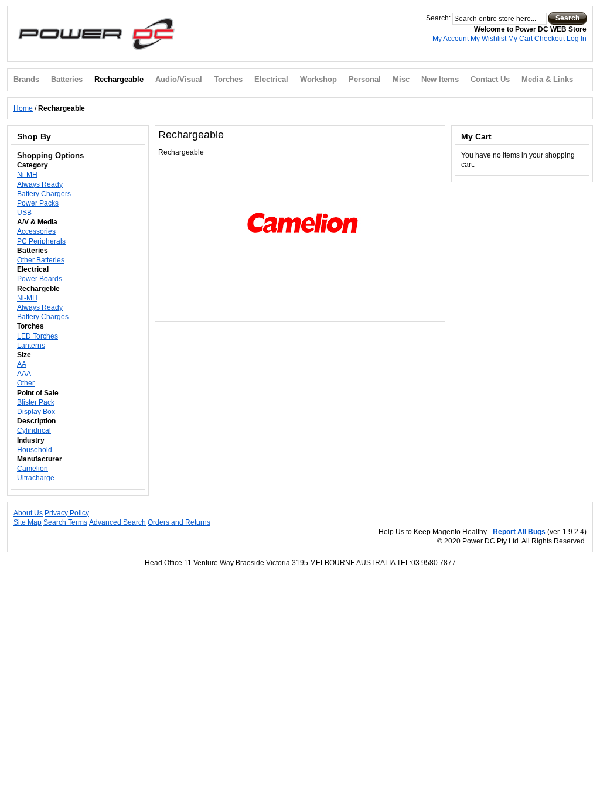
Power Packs (38, 203)
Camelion (32, 468)
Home (23, 108)
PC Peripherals (41, 241)
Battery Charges (43, 317)
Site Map (27, 522)
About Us (28, 513)
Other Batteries (40, 260)
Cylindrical (34, 430)
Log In (577, 39)
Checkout (549, 39)
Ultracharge (35, 478)
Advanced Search (117, 522)
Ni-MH (27, 174)
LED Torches (37, 336)
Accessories (36, 231)
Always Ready (40, 184)
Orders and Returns (179, 522)
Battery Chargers (44, 194)
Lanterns (31, 345)
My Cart (520, 39)
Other (26, 383)
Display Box (36, 412)
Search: (438, 18)
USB (24, 212)
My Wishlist (488, 39)
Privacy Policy (67, 513)
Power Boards (39, 279)
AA (21, 364)
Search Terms (65, 522)
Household (34, 450)
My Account (450, 39)
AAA (24, 374)
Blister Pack (35, 402)
